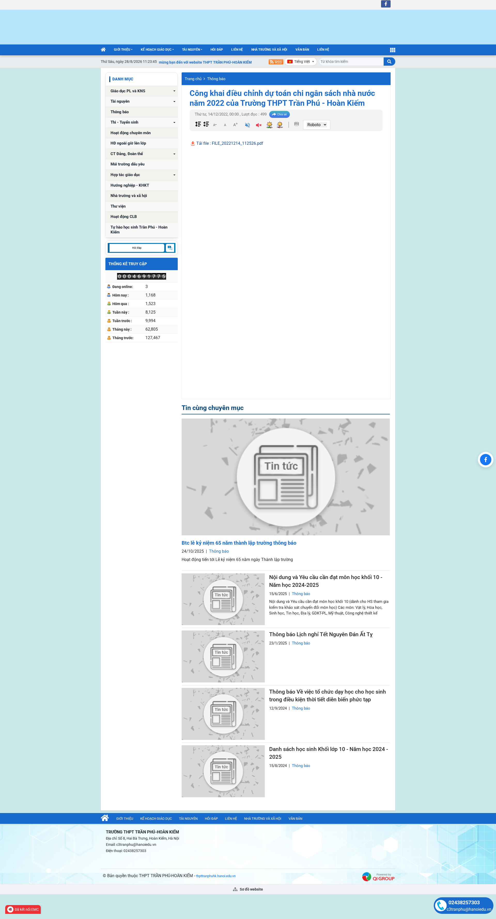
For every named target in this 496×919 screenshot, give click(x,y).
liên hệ (323, 49)
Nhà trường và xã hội (269, 49)
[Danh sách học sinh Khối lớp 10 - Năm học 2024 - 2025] (223, 771)
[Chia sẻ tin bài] (279, 114)
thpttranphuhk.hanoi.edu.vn (216, 876)
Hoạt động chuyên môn (131, 133)
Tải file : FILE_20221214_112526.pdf (229, 143)
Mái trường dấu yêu (127, 164)
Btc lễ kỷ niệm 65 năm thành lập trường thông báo (239, 543)
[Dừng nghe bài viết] (258, 126)
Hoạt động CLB (124, 217)
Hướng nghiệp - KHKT (130, 185)
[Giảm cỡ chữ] (215, 124)
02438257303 (464, 902)
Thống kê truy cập (128, 264)
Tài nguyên (191, 49)
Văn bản (302, 49)
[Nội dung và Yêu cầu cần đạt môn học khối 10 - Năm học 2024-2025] (223, 599)
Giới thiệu (122, 49)
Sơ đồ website (251, 889)
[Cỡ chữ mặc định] (225, 124)
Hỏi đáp (217, 49)
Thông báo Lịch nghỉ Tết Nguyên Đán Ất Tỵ (321, 634)
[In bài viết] (296, 124)
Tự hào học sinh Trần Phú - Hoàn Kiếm (139, 230)
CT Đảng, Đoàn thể (127, 154)
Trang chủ (193, 79)
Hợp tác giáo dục (125, 175)
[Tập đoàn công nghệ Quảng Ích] (378, 876)
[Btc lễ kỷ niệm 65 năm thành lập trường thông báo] (286, 477)
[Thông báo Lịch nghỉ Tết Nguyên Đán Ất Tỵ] (223, 656)
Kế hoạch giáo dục (156, 49)
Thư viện (118, 206)
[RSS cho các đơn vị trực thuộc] (276, 61)
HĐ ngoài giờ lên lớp (128, 143)
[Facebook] (485, 459)
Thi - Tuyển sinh (124, 122)
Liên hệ (237, 49)
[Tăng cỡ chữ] (235, 124)
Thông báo (120, 112)
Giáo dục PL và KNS (128, 91)
